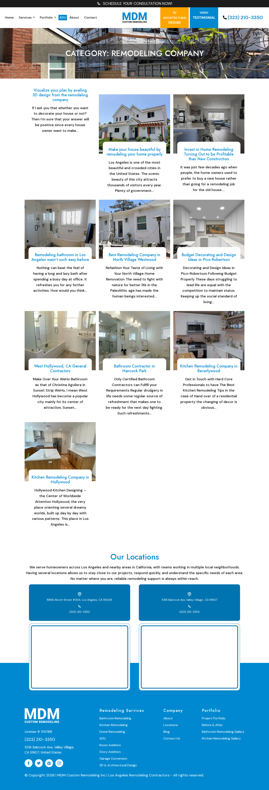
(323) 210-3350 (245, 17)
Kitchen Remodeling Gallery (221, 738)
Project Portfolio (213, 718)
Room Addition (110, 745)
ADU (62, 17)
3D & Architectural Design (118, 765)
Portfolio (47, 17)
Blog (166, 732)
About (74, 17)
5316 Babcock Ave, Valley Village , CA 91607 (189, 600)
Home (9, 17)
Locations (170, 725)
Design (175, 18)
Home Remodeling (112, 732)
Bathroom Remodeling (115, 718)
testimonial (204, 15)
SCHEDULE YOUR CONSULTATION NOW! (137, 3)
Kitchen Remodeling (113, 725)
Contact (90, 17)
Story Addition (110, 752)
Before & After (212, 725)
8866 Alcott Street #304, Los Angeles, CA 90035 (79, 600)
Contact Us (171, 738)
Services (25, 17)
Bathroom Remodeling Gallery (223, 732)
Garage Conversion (113, 758)
